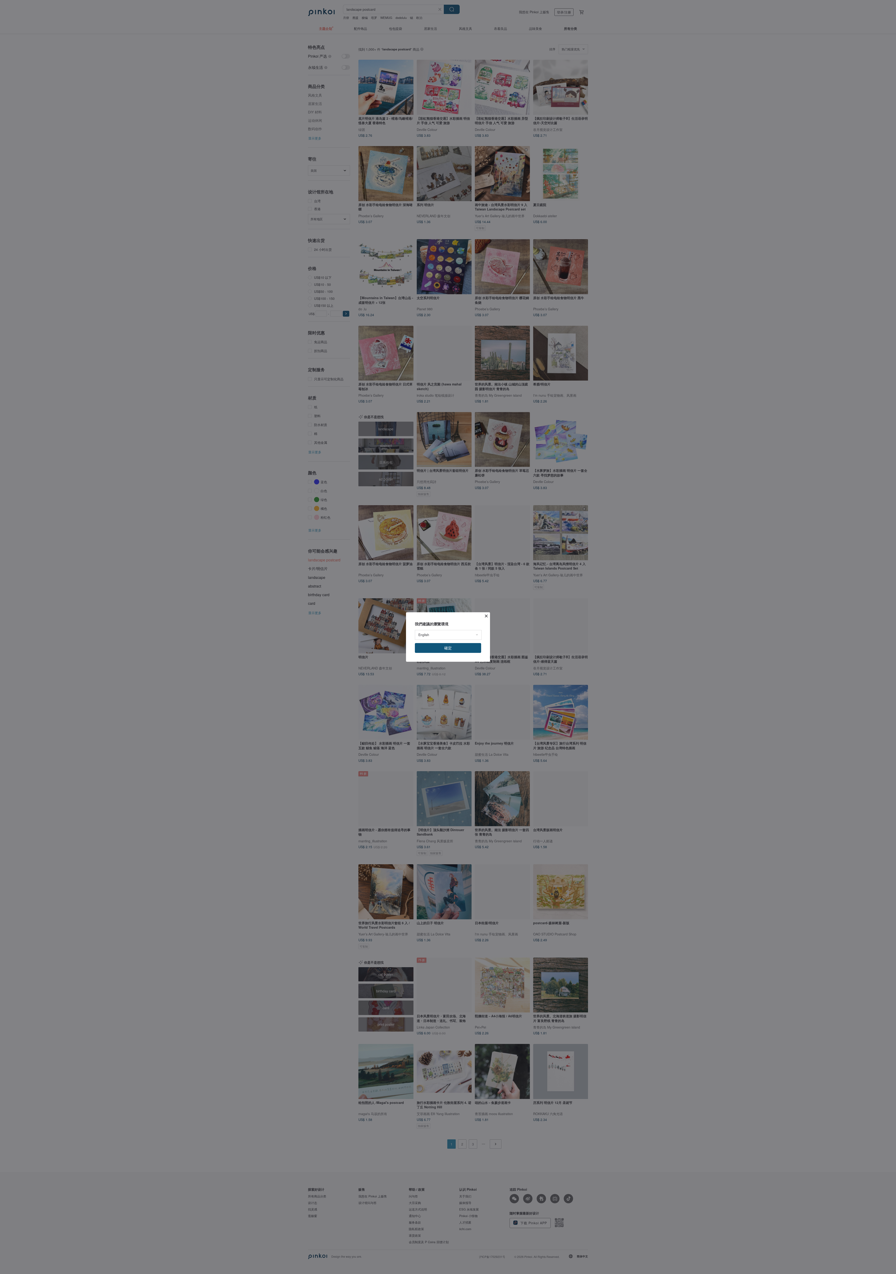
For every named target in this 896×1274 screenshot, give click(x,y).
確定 (448, 648)
